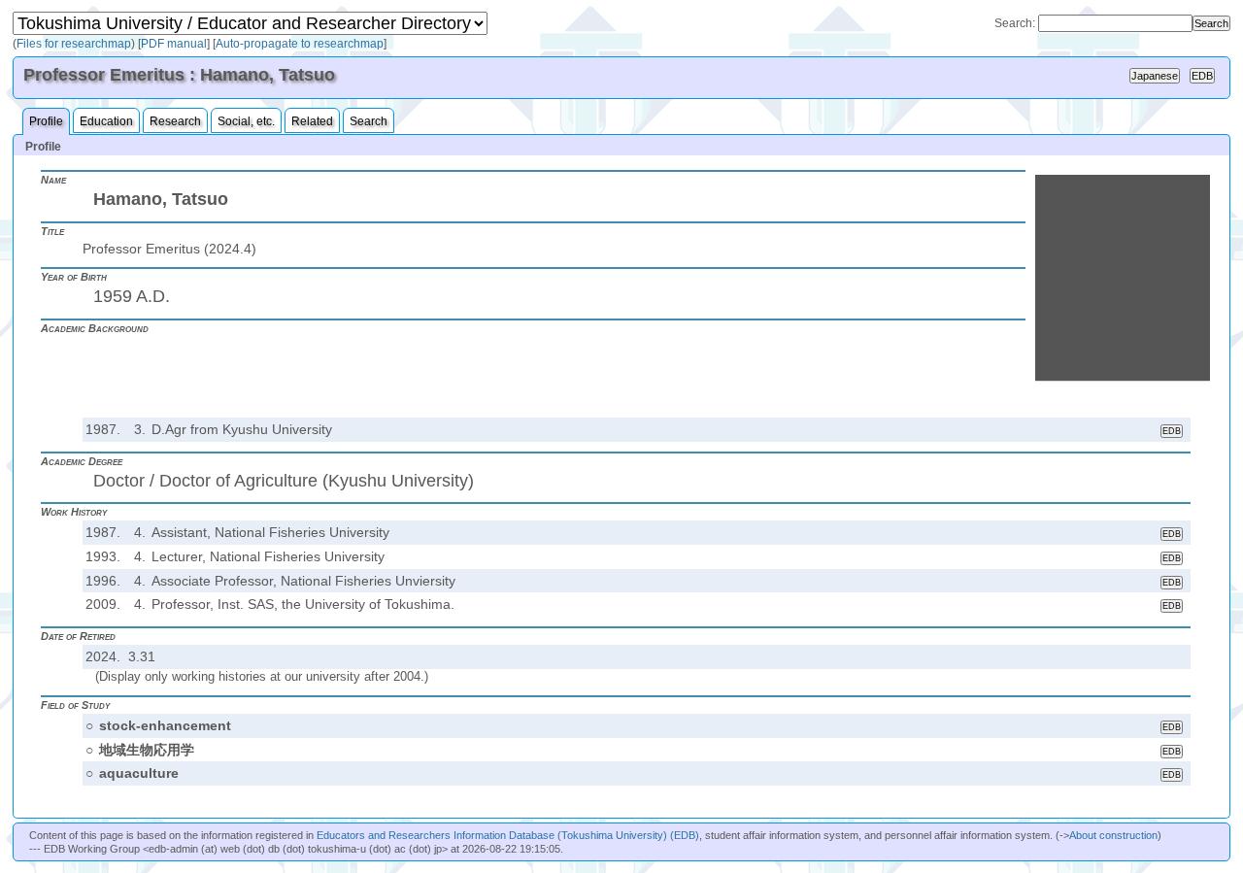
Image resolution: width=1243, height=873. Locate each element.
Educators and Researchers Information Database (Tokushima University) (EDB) (508, 835)
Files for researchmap (74, 43)
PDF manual (174, 43)
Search (368, 121)
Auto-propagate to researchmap (300, 43)
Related (312, 121)
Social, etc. (246, 121)
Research (175, 121)
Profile (46, 121)
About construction (1113, 835)
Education (106, 121)
